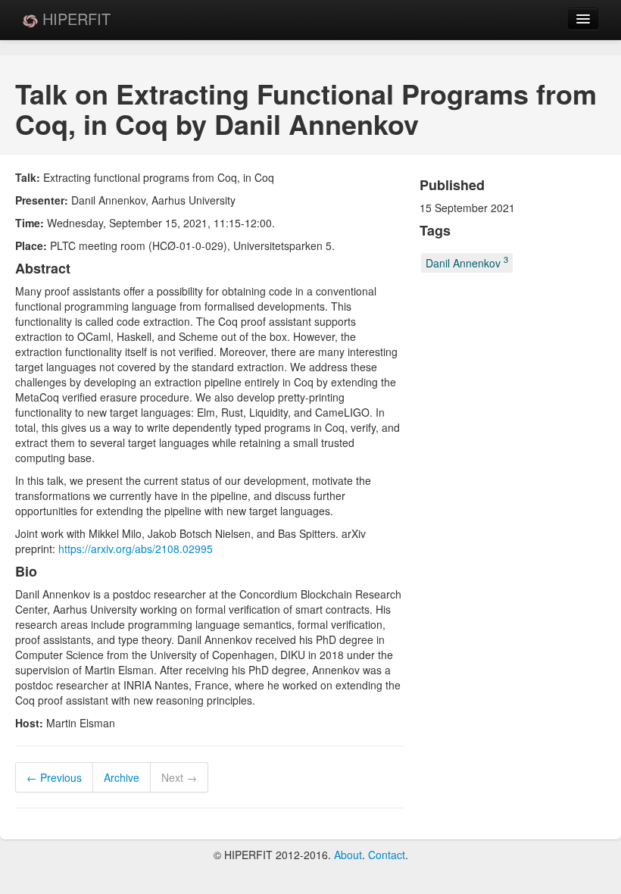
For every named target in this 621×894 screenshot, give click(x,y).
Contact (386, 854)
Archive (121, 777)
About (348, 854)
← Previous (54, 777)
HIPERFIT (74, 19)
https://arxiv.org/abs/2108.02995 (135, 548)
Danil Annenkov (467, 262)
